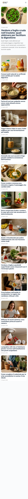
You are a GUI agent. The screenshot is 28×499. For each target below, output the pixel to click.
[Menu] (25, 2)
